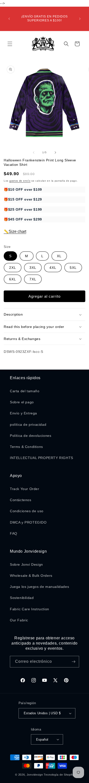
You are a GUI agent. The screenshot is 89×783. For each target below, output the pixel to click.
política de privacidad (28, 424)
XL (59, 256)
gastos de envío (20, 180)
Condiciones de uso (27, 511)
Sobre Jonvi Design (26, 564)
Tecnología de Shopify (59, 774)
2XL (12, 268)
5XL (73, 268)
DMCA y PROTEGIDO (28, 522)
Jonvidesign (35, 774)
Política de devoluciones (30, 436)
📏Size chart (15, 231)
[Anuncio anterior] (9, 18)
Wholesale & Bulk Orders (31, 576)
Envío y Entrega (23, 413)
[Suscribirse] (73, 661)
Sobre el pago (22, 402)
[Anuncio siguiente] (79, 18)
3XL (32, 268)
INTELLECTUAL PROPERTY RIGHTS (41, 458)
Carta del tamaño (25, 391)
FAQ (13, 533)
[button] (9, 43)
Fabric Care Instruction (29, 609)
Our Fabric (19, 620)
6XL (12, 279)
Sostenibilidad (22, 598)
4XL (52, 268)
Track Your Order (24, 489)
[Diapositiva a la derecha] (55, 152)
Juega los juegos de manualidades (39, 587)
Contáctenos (20, 500)
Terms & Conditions (26, 447)
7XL (32, 279)
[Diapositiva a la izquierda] (33, 152)
